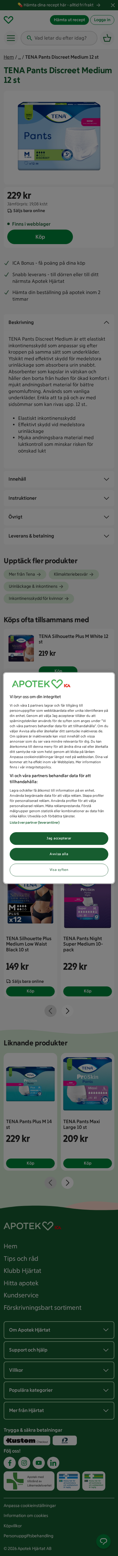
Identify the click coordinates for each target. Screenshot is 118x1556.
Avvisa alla (59, 854)
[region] (59, 778)
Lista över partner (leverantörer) (35, 822)
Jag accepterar (59, 838)
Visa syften (59, 870)
